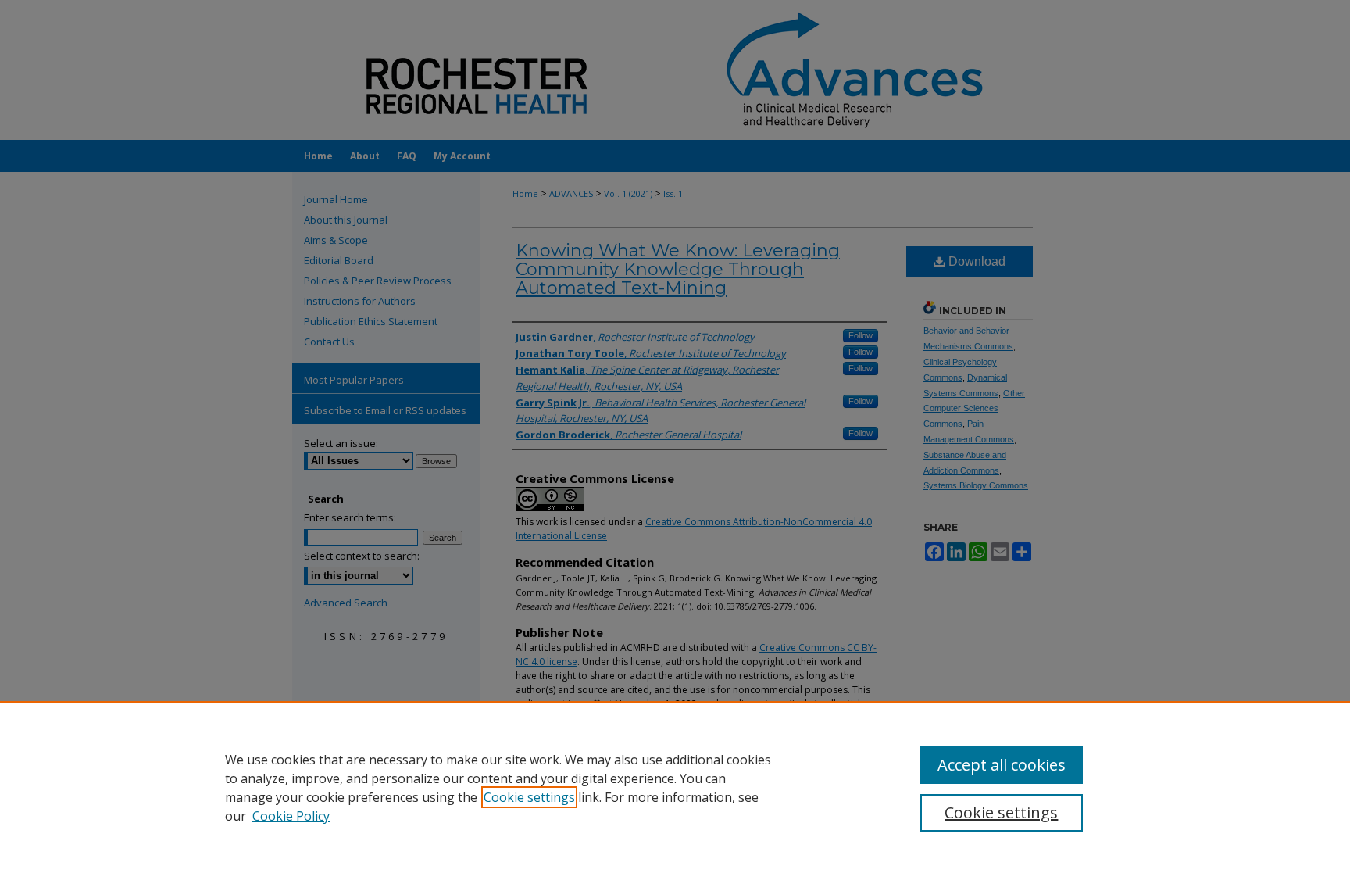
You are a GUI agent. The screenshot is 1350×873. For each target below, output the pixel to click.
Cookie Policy (291, 816)
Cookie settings (529, 797)
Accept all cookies (1002, 764)
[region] (675, 787)
